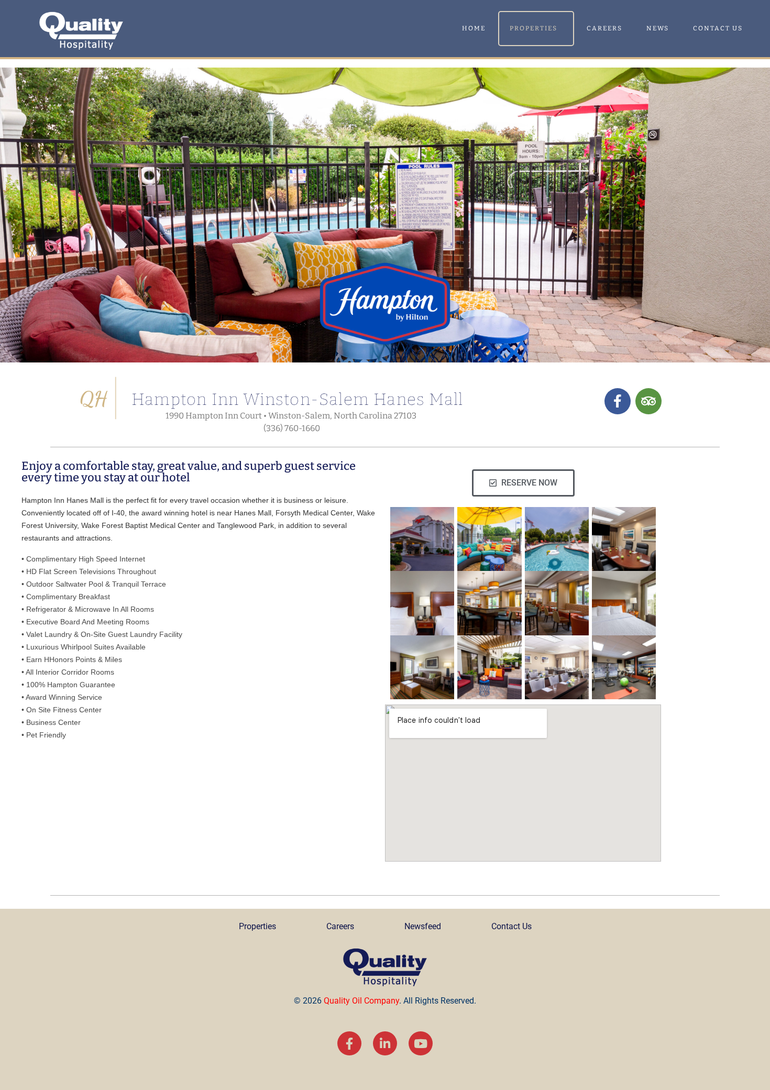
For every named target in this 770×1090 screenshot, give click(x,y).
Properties (533, 28)
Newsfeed (422, 926)
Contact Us (718, 28)
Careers (604, 28)
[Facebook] (617, 401)
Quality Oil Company (361, 1001)
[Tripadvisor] (648, 401)
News (657, 28)
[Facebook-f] (349, 1043)
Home (474, 28)
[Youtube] (421, 1043)
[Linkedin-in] (385, 1043)
